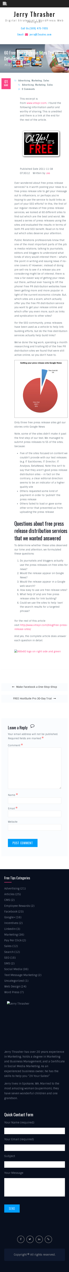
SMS (7, 963)
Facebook (10, 911)
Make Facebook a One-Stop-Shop (36, 687)
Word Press (11, 992)
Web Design (12, 986)
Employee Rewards (17, 906)
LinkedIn (10, 929)
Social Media (13, 969)
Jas (48, 173)
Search (9, 952)
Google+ (9, 917)
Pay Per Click (13, 940)
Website (12, 821)
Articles (9, 894)
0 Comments (28, 88)
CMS (7, 900)
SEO (6, 958)
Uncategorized (14, 981)
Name (13, 795)
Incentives (11, 923)
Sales (46, 80)
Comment (15, 745)
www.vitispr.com (37, 103)
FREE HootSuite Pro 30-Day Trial (32, 698)
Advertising (24, 80)
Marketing (37, 80)
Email (12, 808)
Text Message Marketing (20, 975)
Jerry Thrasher (34, 14)
